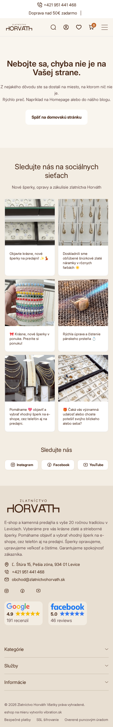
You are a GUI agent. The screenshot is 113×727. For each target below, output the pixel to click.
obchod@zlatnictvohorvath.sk (38, 579)
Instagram (25, 465)
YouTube (96, 465)
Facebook (61, 465)
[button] (23, 613)
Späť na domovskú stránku (56, 117)
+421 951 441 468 (60, 4)
